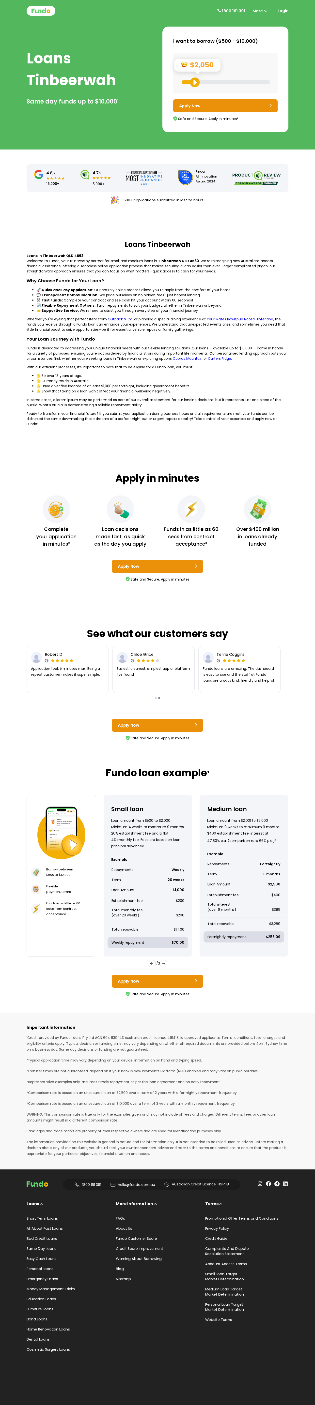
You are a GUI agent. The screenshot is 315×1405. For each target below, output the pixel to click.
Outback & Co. (120, 319)
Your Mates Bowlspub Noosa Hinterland (240, 319)
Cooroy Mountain (188, 358)
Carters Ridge (219, 358)
